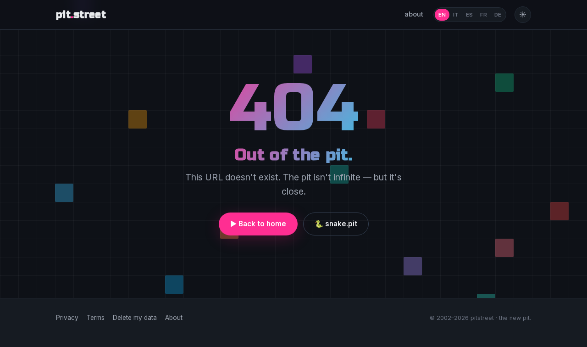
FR (483, 14)
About (174, 317)
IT (456, 14)
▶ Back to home (258, 223)
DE (497, 14)
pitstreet (81, 15)
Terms (96, 317)
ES (469, 14)
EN (442, 14)
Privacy (67, 317)
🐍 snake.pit (336, 223)
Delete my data (135, 317)
